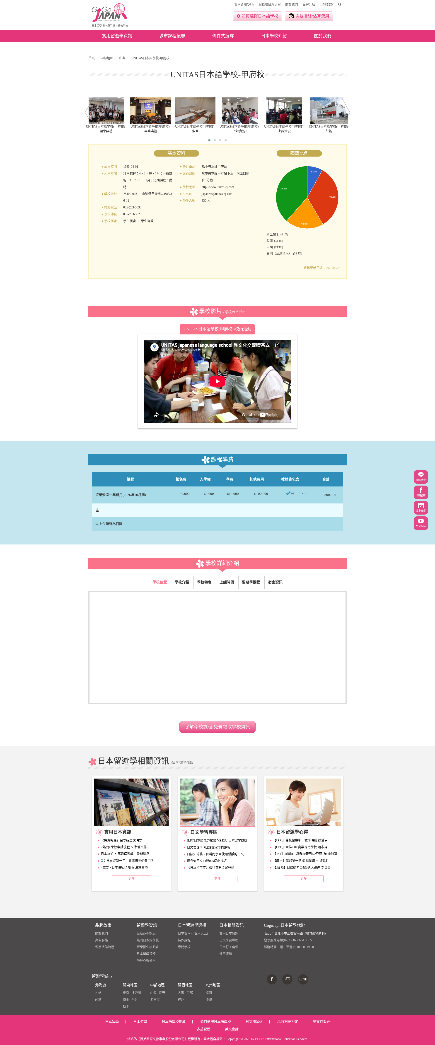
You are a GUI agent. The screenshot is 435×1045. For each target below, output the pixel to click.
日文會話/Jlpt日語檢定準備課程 (208, 847)
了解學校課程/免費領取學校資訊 (217, 726)
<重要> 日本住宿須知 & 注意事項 (124, 867)
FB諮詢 (421, 495)
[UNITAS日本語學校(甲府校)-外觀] (329, 110)
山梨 (153, 992)
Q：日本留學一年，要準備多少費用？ (127, 860)
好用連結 (225, 953)
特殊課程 (184, 940)
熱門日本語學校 (148, 940)
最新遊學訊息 (146, 933)
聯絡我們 (421, 480)
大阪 (181, 992)
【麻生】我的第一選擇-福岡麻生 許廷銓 (301, 860)
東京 (126, 992)
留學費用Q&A (244, 4)
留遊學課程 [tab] (251, 582)
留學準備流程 (104, 947)
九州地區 (212, 985)
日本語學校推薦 (174, 1021)
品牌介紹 (308, 4)
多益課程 (203, 1029)
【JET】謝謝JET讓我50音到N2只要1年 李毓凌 (305, 854)
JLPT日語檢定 (287, 1021)
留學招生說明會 (148, 947)
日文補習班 (254, 1021)
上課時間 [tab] (227, 582)
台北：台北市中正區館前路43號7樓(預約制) (295, 933)
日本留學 (112, 1021)
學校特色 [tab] (204, 582)
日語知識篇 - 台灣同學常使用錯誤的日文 (215, 854)
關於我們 (291, 4)
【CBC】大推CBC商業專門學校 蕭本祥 (300, 847)
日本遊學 (140, 1021)
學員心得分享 (146, 960)
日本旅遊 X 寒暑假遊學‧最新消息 (125, 854)
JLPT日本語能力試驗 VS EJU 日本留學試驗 (217, 840)
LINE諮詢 (327, 4)
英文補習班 (321, 1021)
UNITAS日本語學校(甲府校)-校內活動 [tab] (217, 329)
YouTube (421, 526)
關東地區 (130, 985)
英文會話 (232, 1029)
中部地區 (157, 985)
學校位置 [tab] (159, 582)
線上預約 (421, 511)
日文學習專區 (228, 940)
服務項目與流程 (270, 4)
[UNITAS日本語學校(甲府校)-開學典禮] (106, 110)
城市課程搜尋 (172, 36)
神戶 (181, 999)
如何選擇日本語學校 (260, 16)
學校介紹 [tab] (182, 582)
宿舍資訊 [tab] (275, 582)
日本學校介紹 (274, 36)
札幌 (98, 992)
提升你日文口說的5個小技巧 (207, 861)
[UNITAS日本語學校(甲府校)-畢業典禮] (151, 110)
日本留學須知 (146, 953)
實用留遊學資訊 (117, 36)
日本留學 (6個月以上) (193, 933)
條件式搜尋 (223, 36)
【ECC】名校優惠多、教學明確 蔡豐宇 (300, 840)
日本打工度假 (228, 947)
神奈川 (136, 992)
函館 (98, 999)
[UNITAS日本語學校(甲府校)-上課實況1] (240, 110)
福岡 (208, 992)
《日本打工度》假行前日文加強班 (210, 867)
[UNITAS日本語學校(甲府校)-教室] (195, 110)
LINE (303, 979)
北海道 (100, 985)
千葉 (134, 999)
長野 (162, 992)
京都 (189, 992)
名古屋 (155, 999)
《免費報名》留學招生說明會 (121, 840)
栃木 (126, 1006)
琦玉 (126, 999)
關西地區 (185, 985)
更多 (131, 878)
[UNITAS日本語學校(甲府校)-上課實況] (284, 110)
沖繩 (208, 999)
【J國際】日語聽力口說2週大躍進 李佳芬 (302, 867)
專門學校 (184, 947)
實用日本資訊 (228, 933)
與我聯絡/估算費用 (312, 16)
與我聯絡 (101, 940)
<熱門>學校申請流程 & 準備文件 (124, 847)
